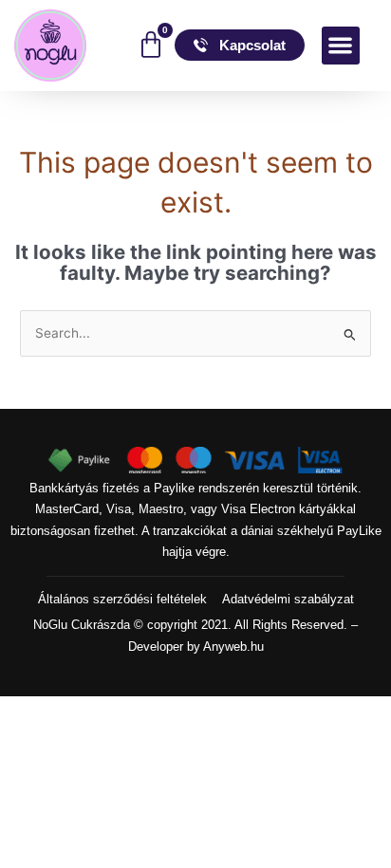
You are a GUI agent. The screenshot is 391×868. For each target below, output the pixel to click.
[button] (341, 46)
